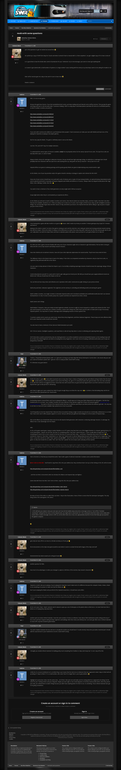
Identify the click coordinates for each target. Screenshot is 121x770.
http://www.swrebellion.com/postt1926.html (42, 126)
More (80, 21)
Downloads (54, 21)
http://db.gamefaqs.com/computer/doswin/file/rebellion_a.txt (46, 469)
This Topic (105, 21)
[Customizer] (101, 11)
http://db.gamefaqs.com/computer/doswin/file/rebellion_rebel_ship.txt (48, 486)
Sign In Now (84, 717)
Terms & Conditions (44, 756)
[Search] (111, 21)
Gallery (64, 21)
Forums (44, 21)
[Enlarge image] (55, 49)
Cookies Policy (43, 755)
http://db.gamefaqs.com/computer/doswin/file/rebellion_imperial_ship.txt (49, 489)
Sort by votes (100, 89)
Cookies (11, 739)
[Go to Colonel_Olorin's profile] (19, 39)
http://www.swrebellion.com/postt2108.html (42, 114)
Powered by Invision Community (65, 737)
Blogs (73, 21)
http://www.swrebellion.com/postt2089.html (42, 117)
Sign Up (97, 11)
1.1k (22, 371)
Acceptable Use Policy (45, 760)
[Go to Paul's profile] (22, 361)
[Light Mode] (105, 11)
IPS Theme (11, 733)
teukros (22, 94)
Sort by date (108, 89)
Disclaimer (42, 758)
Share (96, 39)
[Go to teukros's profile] (22, 102)
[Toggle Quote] (32, 507)
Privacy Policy (12, 737)
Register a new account (36, 717)
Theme (11, 736)
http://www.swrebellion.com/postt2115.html (42, 120)
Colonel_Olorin (31, 38)
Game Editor (34, 21)
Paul (22, 354)
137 (17, 63)
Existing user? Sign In (86, 11)
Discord (13, 21)
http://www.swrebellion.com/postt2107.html (42, 123)
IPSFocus (11, 734)
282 (22, 111)
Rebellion (22, 21)
